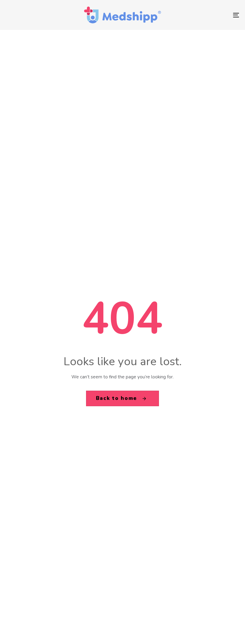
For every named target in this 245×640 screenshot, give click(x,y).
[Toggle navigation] (200, 15)
